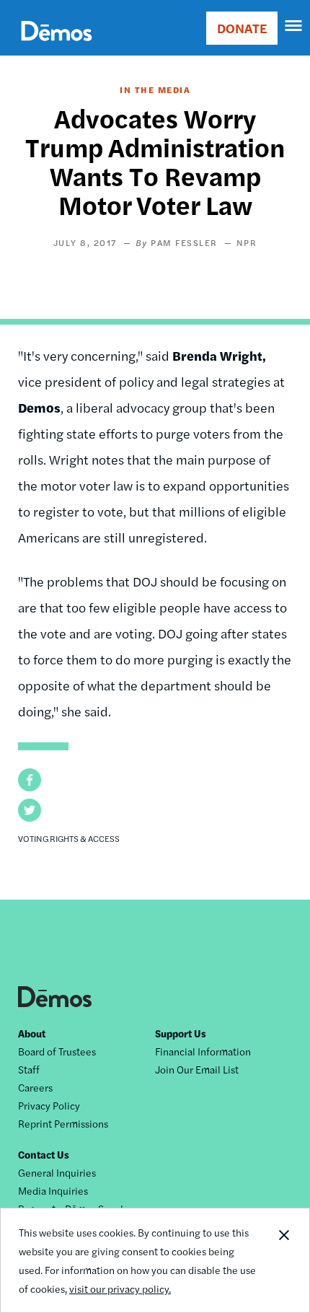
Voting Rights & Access (69, 838)
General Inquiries (57, 1172)
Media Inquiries (53, 1190)
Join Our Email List (197, 1069)
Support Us (180, 1033)
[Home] (56, 47)
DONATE (242, 28)
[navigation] (294, 26)
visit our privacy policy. (120, 1288)
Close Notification (283, 1260)
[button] (29, 779)
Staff (29, 1069)
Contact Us (43, 1154)
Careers (35, 1087)
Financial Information (203, 1051)
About (31, 1033)
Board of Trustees (57, 1051)
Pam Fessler (184, 242)
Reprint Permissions (63, 1123)
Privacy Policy (49, 1105)
